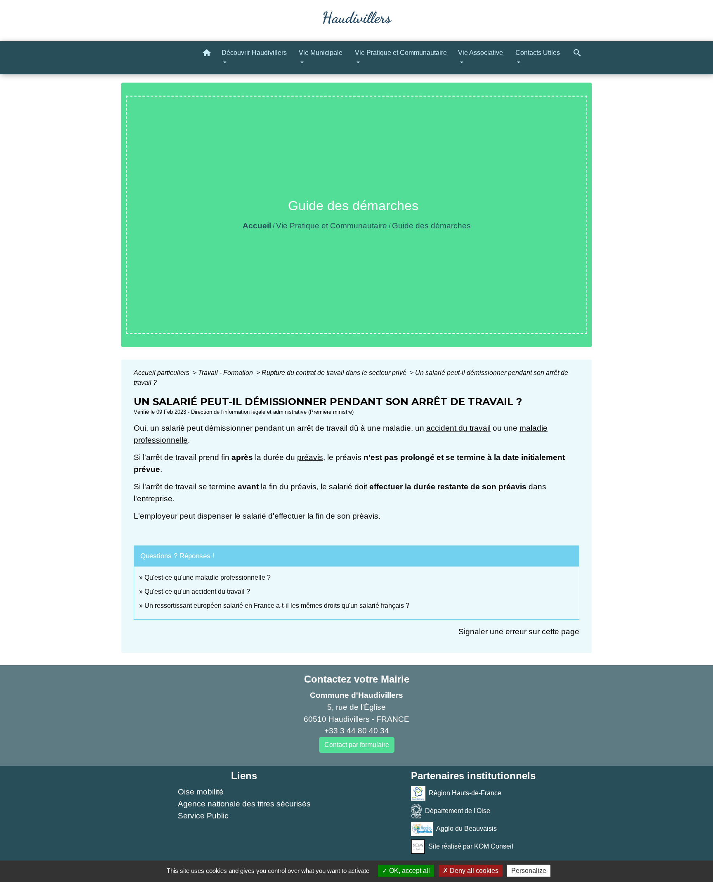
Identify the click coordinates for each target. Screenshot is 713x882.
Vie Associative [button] (480, 52)
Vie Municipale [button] (320, 52)
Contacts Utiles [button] (537, 52)
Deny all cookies (473, 870)
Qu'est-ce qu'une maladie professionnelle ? (207, 577)
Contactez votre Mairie (356, 679)
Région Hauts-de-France (465, 793)
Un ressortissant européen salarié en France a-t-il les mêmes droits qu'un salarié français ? (276, 605)
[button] (206, 54)
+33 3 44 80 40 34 (356, 730)
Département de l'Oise (457, 810)
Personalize (528, 870)
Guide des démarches (431, 225)
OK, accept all (408, 870)
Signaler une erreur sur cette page (518, 631)
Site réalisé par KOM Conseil (470, 846)
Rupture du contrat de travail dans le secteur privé (335, 372)
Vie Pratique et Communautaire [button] (401, 52)
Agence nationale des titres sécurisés (244, 803)
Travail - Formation (226, 372)
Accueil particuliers (162, 372)
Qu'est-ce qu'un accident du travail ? (197, 591)
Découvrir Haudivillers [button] (254, 52)
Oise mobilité (201, 791)
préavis (310, 457)
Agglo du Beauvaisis (466, 828)
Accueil (257, 225)
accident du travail (458, 428)
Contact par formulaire (356, 744)
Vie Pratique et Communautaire (331, 225)
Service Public (203, 815)
